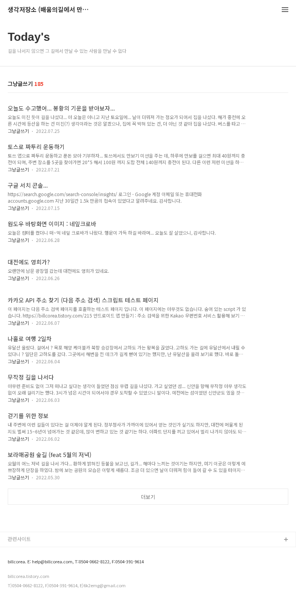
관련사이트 (19, 539)
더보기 (148, 497)
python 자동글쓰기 (28, 552)
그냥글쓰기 (18, 131)
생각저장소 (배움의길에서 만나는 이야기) (50, 10)
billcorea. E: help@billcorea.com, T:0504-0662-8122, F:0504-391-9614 (76, 561)
